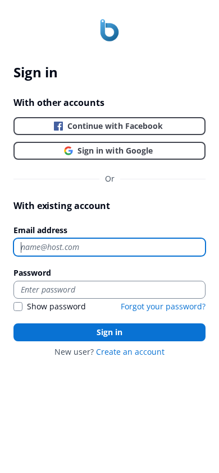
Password (32, 272)
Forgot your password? (163, 306)
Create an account (130, 351)
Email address (40, 230)
